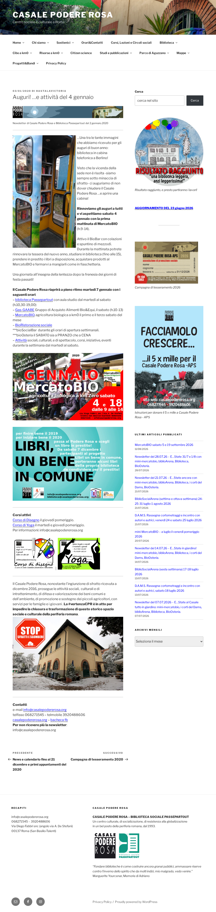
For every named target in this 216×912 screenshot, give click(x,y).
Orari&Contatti (92, 42)
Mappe (181, 53)
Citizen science (81, 53)
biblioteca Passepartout (34, 300)
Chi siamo (39, 42)
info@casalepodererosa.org (45, 710)
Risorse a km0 (49, 53)
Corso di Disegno (26, 520)
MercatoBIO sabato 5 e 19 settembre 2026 (164, 445)
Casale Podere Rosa (63, 14)
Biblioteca (167, 42)
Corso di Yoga (23, 525)
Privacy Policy (56, 63)
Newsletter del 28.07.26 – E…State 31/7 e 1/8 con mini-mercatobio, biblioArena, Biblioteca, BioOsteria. (168, 461)
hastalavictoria (51, 90)
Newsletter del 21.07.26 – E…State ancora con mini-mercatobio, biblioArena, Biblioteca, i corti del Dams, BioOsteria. (168, 482)
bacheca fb (59, 720)
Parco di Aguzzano (152, 53)
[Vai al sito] (68, 117)
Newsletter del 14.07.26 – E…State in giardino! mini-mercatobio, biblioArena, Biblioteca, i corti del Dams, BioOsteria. (168, 552)
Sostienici (63, 42)
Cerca (139, 91)
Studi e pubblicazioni (114, 53)
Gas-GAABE (24, 310)
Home (17, 42)
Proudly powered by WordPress (136, 902)
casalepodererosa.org (30, 720)
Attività (21, 340)
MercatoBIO (24, 315)
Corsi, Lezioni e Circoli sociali (131, 42)
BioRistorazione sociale (33, 325)
